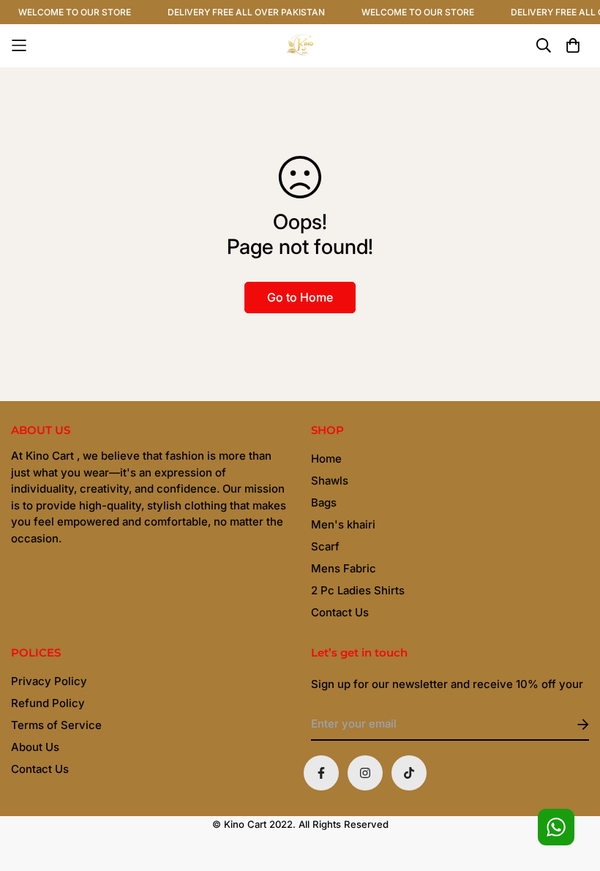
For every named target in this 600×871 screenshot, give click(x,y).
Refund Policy (48, 703)
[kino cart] (300, 45)
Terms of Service (56, 725)
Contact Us (340, 612)
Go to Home (300, 297)
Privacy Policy (49, 681)
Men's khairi (343, 524)
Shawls (329, 480)
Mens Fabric (343, 568)
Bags (324, 502)
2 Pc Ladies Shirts (358, 590)
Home (326, 459)
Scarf (325, 546)
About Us (35, 747)
